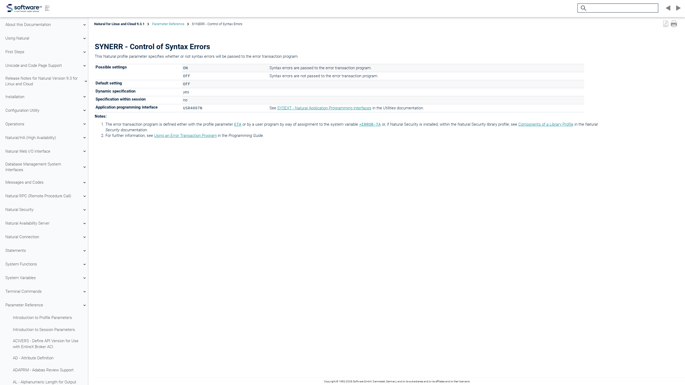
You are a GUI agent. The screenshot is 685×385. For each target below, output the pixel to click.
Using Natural (17, 38)
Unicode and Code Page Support (33, 65)
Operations (14, 124)
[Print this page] (674, 24)
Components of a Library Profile (545, 124)
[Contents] (47, 8)
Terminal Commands (23, 291)
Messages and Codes (24, 182)
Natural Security (19, 209)
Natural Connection (22, 236)
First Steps (14, 51)
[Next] (677, 8)
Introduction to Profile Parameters (42, 317)
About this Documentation (28, 24)
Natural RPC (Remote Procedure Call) (38, 196)
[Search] (583, 8)
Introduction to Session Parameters (44, 329)
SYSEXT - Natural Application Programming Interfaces (324, 108)
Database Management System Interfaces (33, 167)
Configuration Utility (22, 110)
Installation (14, 96)
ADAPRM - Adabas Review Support (43, 370)
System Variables (20, 277)
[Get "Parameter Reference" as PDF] (666, 24)
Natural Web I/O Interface (27, 151)
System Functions (21, 264)
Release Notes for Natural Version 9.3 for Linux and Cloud (41, 81)
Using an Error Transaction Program (185, 135)
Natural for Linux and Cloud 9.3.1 (119, 24)
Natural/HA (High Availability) (30, 137)
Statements (15, 250)
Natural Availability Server (27, 223)
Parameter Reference (24, 305)
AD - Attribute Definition (33, 358)
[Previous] (667, 8)
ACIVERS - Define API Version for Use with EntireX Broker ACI (45, 343)
